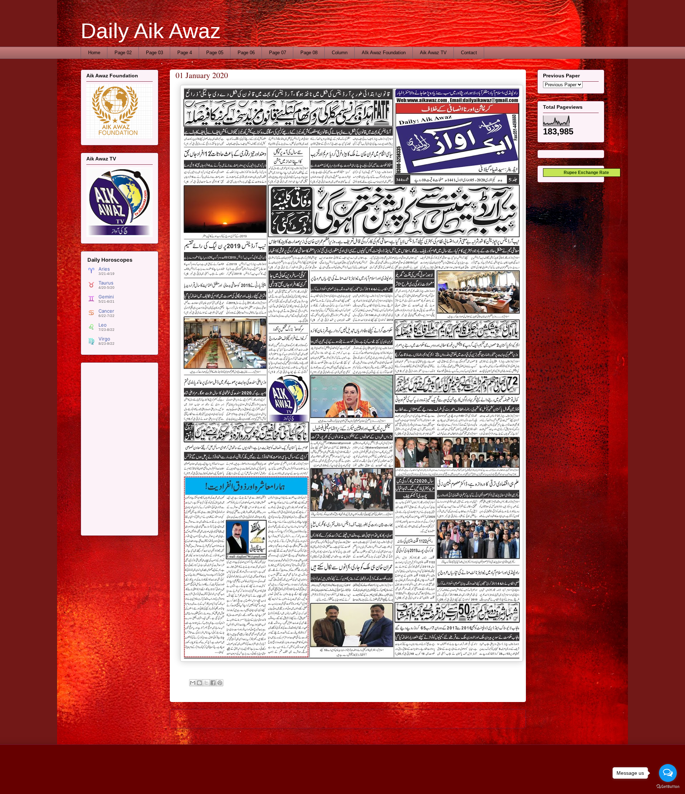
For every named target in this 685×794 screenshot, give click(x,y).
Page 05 (214, 52)
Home (94, 52)
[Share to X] (206, 682)
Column (339, 52)
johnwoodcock (362, 780)
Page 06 (246, 52)
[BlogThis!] (199, 682)
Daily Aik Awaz (151, 31)
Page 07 (277, 52)
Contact (469, 52)
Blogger (413, 780)
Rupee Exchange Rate (584, 172)
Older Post (506, 719)
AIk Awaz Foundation (384, 52)
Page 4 (184, 52)
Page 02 (123, 52)
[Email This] (192, 682)
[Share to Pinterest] (219, 682)
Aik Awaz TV (433, 52)
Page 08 (309, 52)
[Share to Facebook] (213, 682)
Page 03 (154, 52)
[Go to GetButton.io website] (667, 786)
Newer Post (190, 719)
